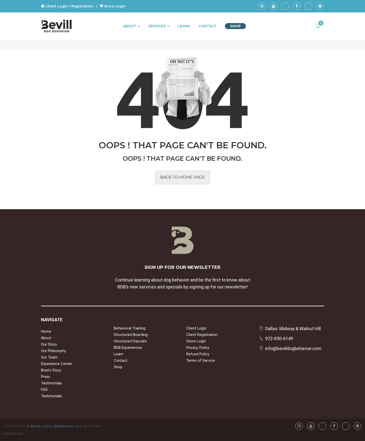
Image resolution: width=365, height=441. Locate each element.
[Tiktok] (285, 6)
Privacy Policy (198, 348)
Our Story (49, 344)
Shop (235, 26)
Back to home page (182, 177)
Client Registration (202, 335)
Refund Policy (198, 354)
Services (157, 26)
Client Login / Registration (69, 6)
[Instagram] (262, 6)
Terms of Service (200, 360)
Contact (207, 26)
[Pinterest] (320, 6)
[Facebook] (297, 6)
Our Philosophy (53, 351)
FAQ (44, 390)
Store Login (114, 6)
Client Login (196, 328)
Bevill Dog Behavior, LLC (56, 426)
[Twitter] (308, 6)
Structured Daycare (130, 341)
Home (46, 331)
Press (45, 377)
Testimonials (51, 383)
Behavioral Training (130, 328)
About (129, 26)
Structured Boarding (131, 335)
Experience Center (56, 364)
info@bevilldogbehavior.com (293, 348)
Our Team (49, 357)
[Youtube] (273, 6)
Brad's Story (51, 370)
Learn (184, 26)
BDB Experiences (128, 348)
